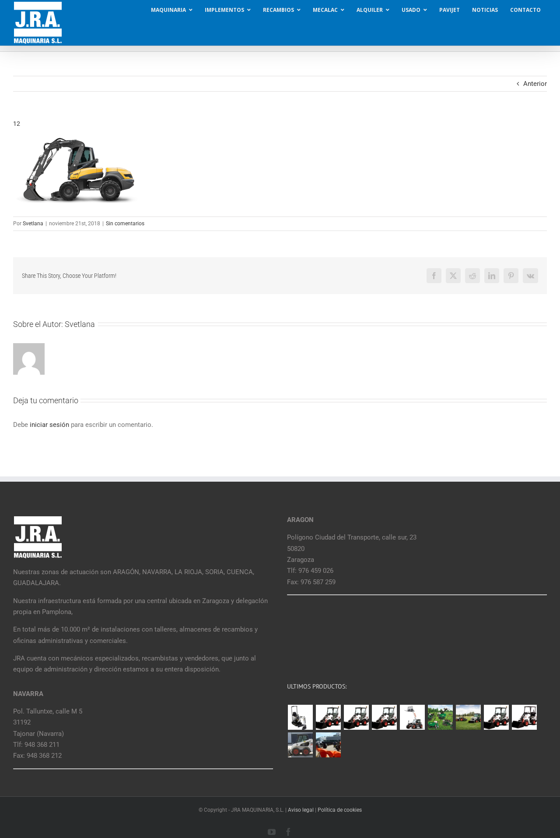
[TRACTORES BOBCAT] (468, 717)
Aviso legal (301, 810)
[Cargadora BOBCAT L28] (496, 717)
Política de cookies (340, 810)
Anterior (535, 84)
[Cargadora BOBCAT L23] (524, 717)
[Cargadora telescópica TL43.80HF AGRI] (328, 745)
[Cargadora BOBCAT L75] (384, 717)
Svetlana (33, 223)
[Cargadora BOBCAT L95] (328, 717)
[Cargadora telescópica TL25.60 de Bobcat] (412, 717)
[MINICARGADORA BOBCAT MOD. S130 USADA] (300, 745)
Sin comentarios (125, 223)
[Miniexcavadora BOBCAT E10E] (300, 717)
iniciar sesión (50, 425)
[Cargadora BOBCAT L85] (356, 717)
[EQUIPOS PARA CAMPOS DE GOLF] (440, 717)
